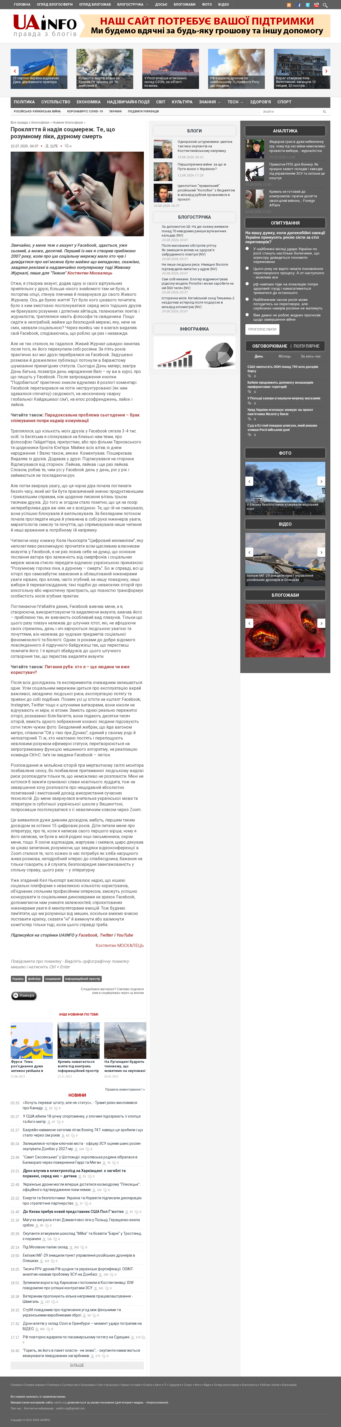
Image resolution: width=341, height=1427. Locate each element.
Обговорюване (269, 346)
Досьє (161, 4)
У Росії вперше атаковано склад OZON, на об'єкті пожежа (165, 82)
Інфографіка (194, 329)
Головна (22, 4)
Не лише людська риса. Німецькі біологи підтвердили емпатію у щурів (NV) (195, 266)
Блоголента (249, 1384)
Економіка (89, 102)
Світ (160, 102)
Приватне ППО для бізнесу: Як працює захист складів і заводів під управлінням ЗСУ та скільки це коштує (297, 171)
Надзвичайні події (128, 102)
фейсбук (34, 978)
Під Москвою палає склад (45, 1247)
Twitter (106, 935)
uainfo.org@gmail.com (70, 1408)
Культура (182, 102)
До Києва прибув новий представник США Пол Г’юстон (73, 1211)
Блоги (194, 130)
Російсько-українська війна (37, 111)
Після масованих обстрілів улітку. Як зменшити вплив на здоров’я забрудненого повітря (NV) (189, 249)
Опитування (285, 223)
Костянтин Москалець (89, 273)
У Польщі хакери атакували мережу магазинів (283, 398)
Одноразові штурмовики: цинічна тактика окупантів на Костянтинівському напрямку (205, 146)
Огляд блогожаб (95, 4)
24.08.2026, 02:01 (175, 311)
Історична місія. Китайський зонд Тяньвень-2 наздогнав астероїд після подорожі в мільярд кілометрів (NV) (198, 302)
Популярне (306, 346)
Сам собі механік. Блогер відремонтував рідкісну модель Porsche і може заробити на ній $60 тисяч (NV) (198, 283)
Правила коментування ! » (125, 1089)
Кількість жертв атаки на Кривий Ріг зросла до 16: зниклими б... (99, 82)
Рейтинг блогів (269, 1384)
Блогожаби (185, 4)
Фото (207, 4)
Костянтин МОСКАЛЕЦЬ (120, 945)
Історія (135, 1384)
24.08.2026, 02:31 (175, 292)
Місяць (285, 356)
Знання (206, 103)
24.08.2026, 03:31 (175, 259)
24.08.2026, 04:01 (175, 240)
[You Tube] (316, 6)
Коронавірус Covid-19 (85, 111)
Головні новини (34, 1384)
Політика (24, 102)
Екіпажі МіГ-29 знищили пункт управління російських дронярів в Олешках (280, 577)
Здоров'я (260, 102)
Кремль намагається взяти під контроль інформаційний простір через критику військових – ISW (78, 1071)
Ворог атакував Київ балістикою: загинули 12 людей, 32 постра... (296, 82)
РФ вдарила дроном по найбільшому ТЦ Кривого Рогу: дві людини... (235, 82)
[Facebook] (298, 6)
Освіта (147, 1384)
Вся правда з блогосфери (30, 122)
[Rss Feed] (288, 6)
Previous (13, 71)
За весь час (311, 356)
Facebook (87, 935)
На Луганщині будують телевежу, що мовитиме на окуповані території (124, 1068)
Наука (124, 1384)
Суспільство (55, 102)
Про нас (16, 1408)
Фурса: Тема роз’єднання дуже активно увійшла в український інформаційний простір (31, 1071)
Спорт (284, 102)
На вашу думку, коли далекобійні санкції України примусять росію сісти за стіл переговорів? (285, 237)
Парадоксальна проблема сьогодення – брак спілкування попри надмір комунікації (75, 417)
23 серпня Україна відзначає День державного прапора (36, 80)
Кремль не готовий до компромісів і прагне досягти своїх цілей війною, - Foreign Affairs (293, 198)
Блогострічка (128, 5)
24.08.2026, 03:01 (175, 273)
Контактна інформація (39, 1408)
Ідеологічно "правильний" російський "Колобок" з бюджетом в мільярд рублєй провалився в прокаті (206, 192)
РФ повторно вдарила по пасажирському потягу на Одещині (76, 1337)
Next (327, 71)
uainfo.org (60, 1402)
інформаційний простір (82, 978)
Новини (77, 1095)
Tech (231, 103)
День (259, 356)
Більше (77, 1365)
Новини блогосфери (68, 122)
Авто (158, 1384)
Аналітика (285, 130)
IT (165, 1384)
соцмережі (53, 978)
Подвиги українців (143, 111)
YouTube (124, 935)
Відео (223, 4)
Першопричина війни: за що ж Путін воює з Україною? (202, 166)
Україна (17, 978)
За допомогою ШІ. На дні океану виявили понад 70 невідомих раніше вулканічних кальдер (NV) (195, 231)
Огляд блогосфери (55, 4)
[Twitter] (307, 6)
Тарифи (115, 111)
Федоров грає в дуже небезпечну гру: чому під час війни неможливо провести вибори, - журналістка (297, 146)
